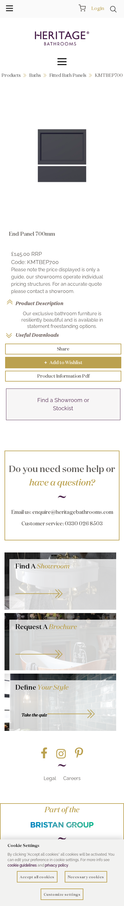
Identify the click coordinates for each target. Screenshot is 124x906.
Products (11, 75)
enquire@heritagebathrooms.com (72, 511)
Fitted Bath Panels (67, 75)
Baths (35, 75)
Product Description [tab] (40, 303)
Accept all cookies (37, 877)
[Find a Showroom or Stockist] (63, 418)
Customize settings (62, 894)
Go (62, 648)
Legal (50, 778)
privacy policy (56, 865)
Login (97, 8)
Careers (72, 778)
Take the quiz (34, 715)
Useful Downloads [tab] (37, 335)
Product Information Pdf (63, 376)
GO (62, 587)
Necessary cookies (86, 877)
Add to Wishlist (63, 362)
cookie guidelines (22, 865)
